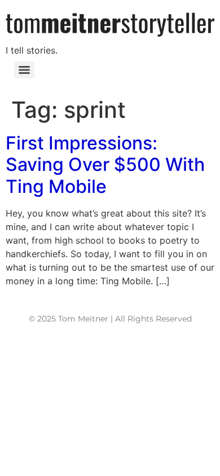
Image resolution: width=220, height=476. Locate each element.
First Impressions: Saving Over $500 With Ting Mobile (105, 164)
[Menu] (24, 69)
